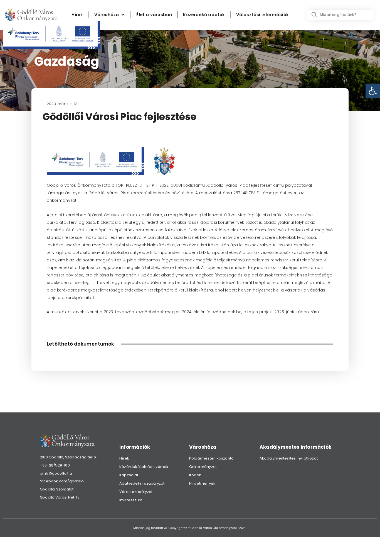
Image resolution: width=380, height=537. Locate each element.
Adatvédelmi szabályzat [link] (141, 483)
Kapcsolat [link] (128, 475)
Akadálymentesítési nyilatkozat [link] (289, 458)
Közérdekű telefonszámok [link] (144, 466)
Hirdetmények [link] (202, 483)
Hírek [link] (124, 458)
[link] (373, 91)
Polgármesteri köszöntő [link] (211, 458)
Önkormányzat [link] (203, 466)
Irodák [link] (195, 475)
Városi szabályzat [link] (135, 491)
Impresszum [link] (130, 500)
